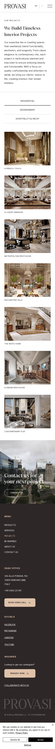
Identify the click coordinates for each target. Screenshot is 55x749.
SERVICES (9, 530)
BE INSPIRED (10, 541)
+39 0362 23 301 (13, 590)
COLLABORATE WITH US (16, 685)
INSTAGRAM (10, 631)
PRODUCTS (10, 525)
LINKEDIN (9, 638)
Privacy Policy (22, 732)
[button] (49, 6)
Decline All (15, 739)
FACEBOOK (10, 625)
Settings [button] (27, 744)
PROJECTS (9, 536)
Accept (41, 739)
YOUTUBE (9, 644)
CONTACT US (11, 552)
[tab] (27, 101)
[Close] (51, 726)
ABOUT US (9, 547)
